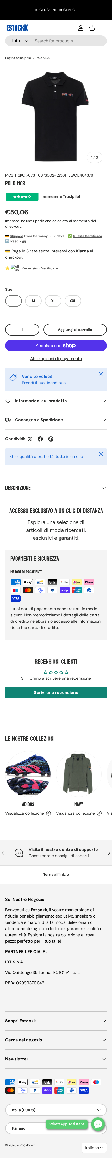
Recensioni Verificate (40, 268)
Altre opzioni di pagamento (56, 358)
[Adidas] (28, 774)
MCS (9, 175)
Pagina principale (18, 58)
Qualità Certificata (87, 236)
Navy (78, 804)
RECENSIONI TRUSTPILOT (56, 10)
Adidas (28, 804)
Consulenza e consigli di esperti (59, 856)
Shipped (16, 236)
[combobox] (56, 40)
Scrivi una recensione (56, 692)
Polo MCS (43, 58)
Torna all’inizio (56, 874)
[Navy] (78, 774)
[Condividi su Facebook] (40, 439)
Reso (14, 241)
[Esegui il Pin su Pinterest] (51, 439)
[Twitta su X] (30, 439)
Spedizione (42, 221)
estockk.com (26, 1145)
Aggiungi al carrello (75, 329)
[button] (92, 28)
